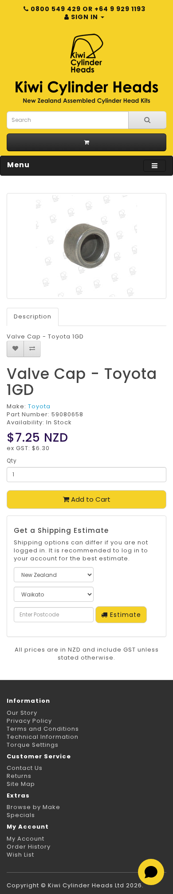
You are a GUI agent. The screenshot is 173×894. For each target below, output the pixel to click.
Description (32, 316)
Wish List (20, 854)
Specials (21, 815)
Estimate (124, 614)
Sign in (84, 16)
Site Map (21, 784)
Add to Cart (89, 499)
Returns (19, 776)
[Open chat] (151, 872)
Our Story (22, 713)
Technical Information (43, 737)
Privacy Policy (29, 721)
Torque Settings (33, 745)
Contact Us (25, 768)
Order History (29, 846)
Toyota (39, 406)
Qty (12, 460)
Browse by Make (33, 807)
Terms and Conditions (43, 729)
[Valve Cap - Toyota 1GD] (86, 246)
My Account (25, 838)
